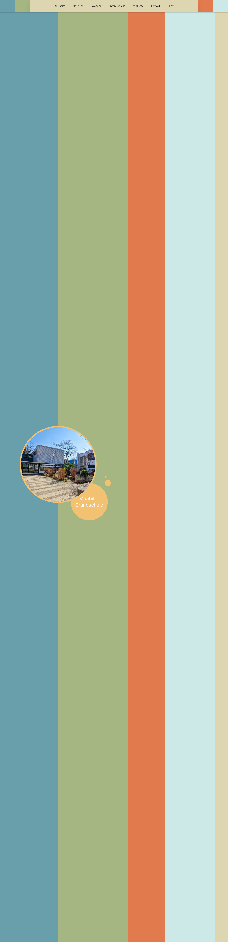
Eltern (171, 5)
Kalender (96, 5)
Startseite (59, 5)
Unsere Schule (116, 5)
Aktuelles (78, 5)
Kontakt (155, 5)
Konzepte (138, 5)
